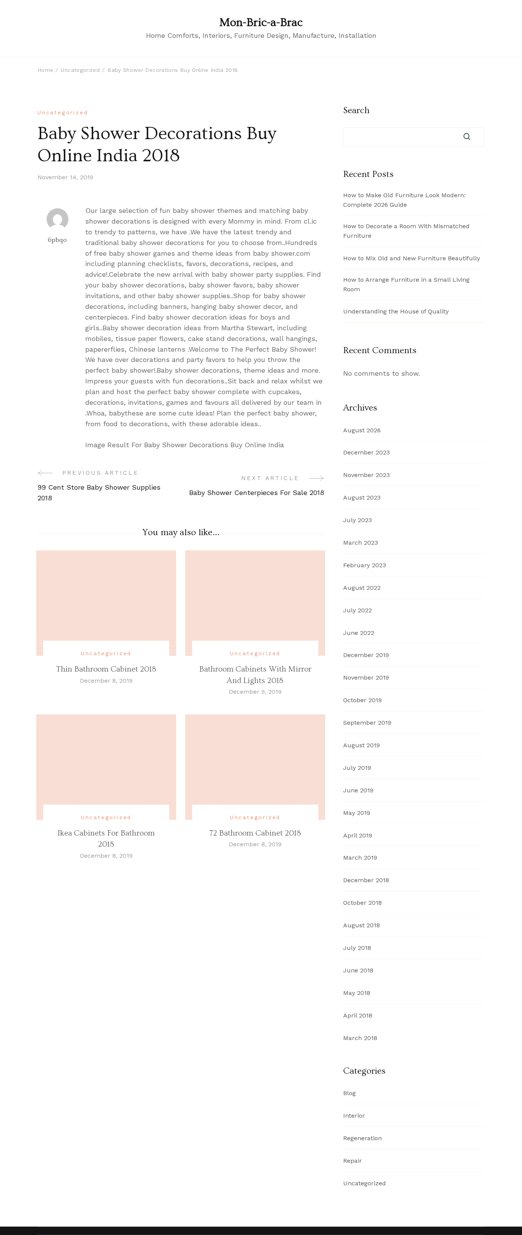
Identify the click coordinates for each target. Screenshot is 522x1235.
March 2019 (360, 857)
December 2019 (366, 655)
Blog (349, 1093)
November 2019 (366, 677)
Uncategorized (62, 112)
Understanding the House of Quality (396, 311)
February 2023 (364, 565)
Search (356, 110)
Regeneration (362, 1138)
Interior (354, 1115)
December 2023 (366, 452)
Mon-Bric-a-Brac (261, 22)
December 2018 (366, 880)
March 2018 (360, 1038)
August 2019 (361, 745)
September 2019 (367, 722)
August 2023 (362, 497)
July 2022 (357, 610)
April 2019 (357, 835)
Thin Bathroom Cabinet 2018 (106, 669)
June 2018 (358, 970)
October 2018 (362, 902)
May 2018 (356, 992)
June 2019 (358, 790)
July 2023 (357, 520)
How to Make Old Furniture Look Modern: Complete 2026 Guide (404, 199)
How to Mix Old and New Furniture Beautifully (411, 258)
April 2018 (357, 1015)
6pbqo (57, 240)
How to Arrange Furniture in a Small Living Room (406, 284)
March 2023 (360, 542)
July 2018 (357, 947)
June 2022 (358, 632)
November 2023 (366, 475)
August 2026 (362, 430)
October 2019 (362, 700)
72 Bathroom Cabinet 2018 (255, 833)
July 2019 (357, 767)
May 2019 (356, 812)
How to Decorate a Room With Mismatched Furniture (406, 230)
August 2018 (361, 925)
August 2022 (362, 587)
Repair (352, 1160)
